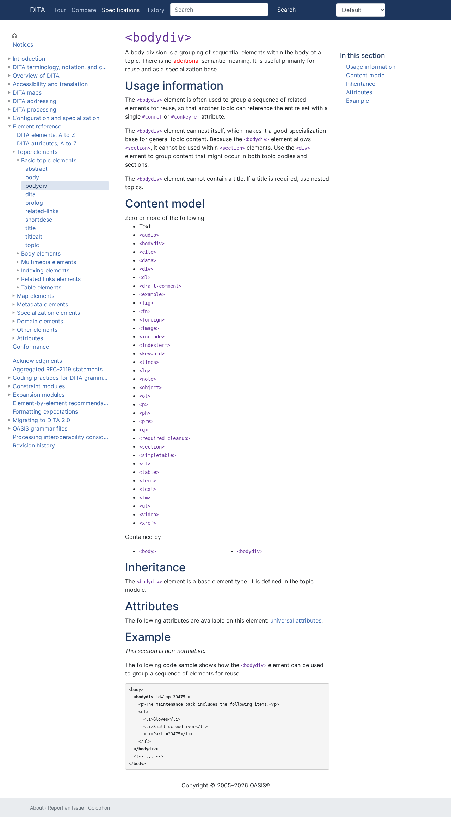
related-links (41, 211)
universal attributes (295, 620)
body (32, 177)
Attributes (30, 338)
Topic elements (37, 151)
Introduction (29, 58)
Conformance (31, 346)
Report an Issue (66, 808)
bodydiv (36, 185)
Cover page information (44, 36)
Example (357, 100)
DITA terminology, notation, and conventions (61, 67)
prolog (34, 202)
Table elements (41, 287)
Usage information (370, 66)
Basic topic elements (48, 160)
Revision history (34, 445)
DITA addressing (34, 100)
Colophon (99, 808)
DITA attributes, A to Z (47, 143)
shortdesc (38, 219)
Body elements (41, 253)
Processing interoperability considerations (61, 436)
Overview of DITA (36, 75)
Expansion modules (38, 394)
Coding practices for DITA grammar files (61, 377)
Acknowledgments (37, 360)
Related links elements (51, 278)
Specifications (121, 9)
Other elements (37, 329)
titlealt (33, 236)
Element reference (37, 126)
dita (30, 194)
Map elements (35, 295)
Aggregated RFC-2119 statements (58, 369)
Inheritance (360, 83)
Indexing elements (45, 270)
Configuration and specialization (56, 117)
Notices (23, 44)
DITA (37, 10)
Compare (84, 9)
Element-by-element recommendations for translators (61, 403)
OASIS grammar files (40, 428)
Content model (366, 75)
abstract (36, 168)
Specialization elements (48, 312)
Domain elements (40, 321)
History (155, 9)
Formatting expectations (45, 411)
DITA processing (34, 109)
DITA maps (27, 92)
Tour (60, 9)
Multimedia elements (48, 261)
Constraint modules (39, 386)
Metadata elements (42, 304)
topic (32, 244)
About (37, 808)
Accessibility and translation (50, 84)
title (30, 228)
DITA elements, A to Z (46, 134)
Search (286, 9)
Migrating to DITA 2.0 (41, 419)
